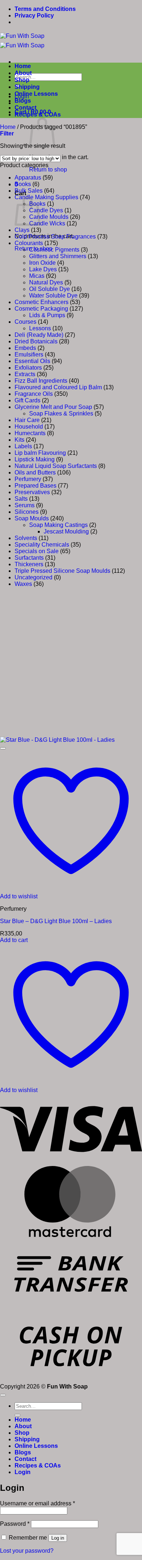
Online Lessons (36, 94)
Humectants (30, 433)
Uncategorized (33, 577)
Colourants (29, 243)
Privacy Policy (34, 15)
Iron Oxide (42, 263)
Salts (21, 499)
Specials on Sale (37, 551)
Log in (57, 1538)
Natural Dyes (46, 282)
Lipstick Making (35, 459)
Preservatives (32, 492)
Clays (22, 230)
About (23, 73)
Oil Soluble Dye (49, 289)
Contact (25, 108)
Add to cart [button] (14, 940)
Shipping (27, 87)
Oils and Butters (35, 472)
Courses (25, 322)
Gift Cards (27, 400)
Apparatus (28, 177)
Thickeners (29, 564)
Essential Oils (32, 361)
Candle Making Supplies (46, 197)
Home (23, 66)
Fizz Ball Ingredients (41, 381)
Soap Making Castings (58, 525)
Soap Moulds (32, 518)
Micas (36, 276)
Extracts (25, 374)
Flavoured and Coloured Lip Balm (58, 387)
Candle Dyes (46, 210)
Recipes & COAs (38, 114)
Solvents (26, 538)
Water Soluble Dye (53, 295)
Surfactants (29, 558)
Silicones (27, 512)
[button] (7, 133)
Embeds (25, 348)
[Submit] (17, 1415)
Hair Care (27, 420)
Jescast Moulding (66, 531)
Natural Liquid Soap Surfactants (56, 466)
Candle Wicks (47, 223)
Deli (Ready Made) (39, 335)
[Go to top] (3, 1395)
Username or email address (37, 1503)
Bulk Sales (29, 191)
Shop (22, 80)
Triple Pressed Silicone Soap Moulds (62, 571)
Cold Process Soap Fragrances (55, 236)
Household (29, 427)
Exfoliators (28, 368)
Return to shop (48, 169)
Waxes (23, 584)
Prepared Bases (35, 485)
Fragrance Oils (34, 394)
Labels (23, 446)
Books (23, 184)
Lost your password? (27, 1551)
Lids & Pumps (47, 315)
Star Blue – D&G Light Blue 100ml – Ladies (56, 921)
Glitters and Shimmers (57, 256)
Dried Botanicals (36, 341)
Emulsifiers (29, 354)
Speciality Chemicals (42, 544)
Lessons (40, 328)
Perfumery (28, 479)
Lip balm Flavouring (40, 453)
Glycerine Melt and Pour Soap (53, 407)
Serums (25, 505)
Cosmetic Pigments (54, 250)
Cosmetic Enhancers (41, 302)
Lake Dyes (43, 269)
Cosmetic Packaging (41, 309)
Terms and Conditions (45, 9)
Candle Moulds (48, 217)
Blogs (23, 101)
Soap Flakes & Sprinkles (61, 413)
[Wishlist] (3, 748)
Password (14, 1524)
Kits (19, 440)
